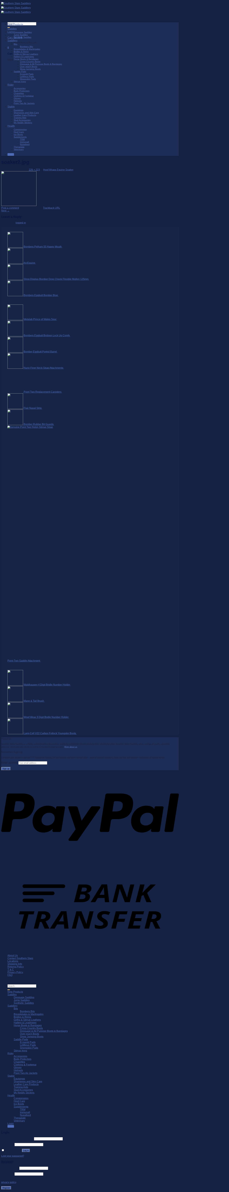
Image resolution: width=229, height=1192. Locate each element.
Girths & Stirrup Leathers (26, 54)
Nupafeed (25, 144)
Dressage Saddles (23, 32)
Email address (10, 1168)
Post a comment (10, 208)
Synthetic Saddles (22, 37)
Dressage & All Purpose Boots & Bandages (41, 64)
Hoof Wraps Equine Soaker (58, 169)
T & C (10, 969)
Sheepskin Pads (28, 79)
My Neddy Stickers (23, 122)
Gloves (17, 98)
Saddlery (12, 40)
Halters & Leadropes (24, 56)
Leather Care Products (25, 115)
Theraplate (19, 147)
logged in (21, 222)
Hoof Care (19, 132)
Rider (10, 84)
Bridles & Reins (21, 51)
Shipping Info (14, 964)
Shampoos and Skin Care (26, 112)
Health (11, 126)
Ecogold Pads (26, 74)
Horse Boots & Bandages (26, 59)
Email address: (9, 762)
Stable (11, 106)
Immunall (24, 142)
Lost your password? (12, 1156)
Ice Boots (18, 134)
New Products (15, 24)
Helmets (18, 101)
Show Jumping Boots (30, 69)
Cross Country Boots (30, 61)
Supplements (20, 137)
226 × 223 (34, 169)
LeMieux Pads (27, 76)
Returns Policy (15, 966)
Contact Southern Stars (20, 958)
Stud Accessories (22, 120)
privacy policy (8, 1182)
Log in (26, 1150)
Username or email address (17, 1138)
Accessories (20, 88)
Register (6, 1188)
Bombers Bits (26, 46)
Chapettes (19, 93)
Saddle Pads (20, 71)
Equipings (18, 110)
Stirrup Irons (20, 81)
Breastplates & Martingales (27, 49)
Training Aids (20, 117)
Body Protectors (21, 91)
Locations (12, 961)
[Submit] (8, 989)
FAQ (9, 975)
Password (7, 1144)
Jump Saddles (21, 34)
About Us (12, 955)
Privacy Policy (15, 972)
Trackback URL (51, 208)
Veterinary (19, 149)
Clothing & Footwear (24, 96)
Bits (15, 44)
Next (5, 210)
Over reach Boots (28, 66)
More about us (70, 747)
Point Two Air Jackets (24, 103)
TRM (22, 139)
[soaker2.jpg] (18, 205)
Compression (20, 129)
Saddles (12, 28)
